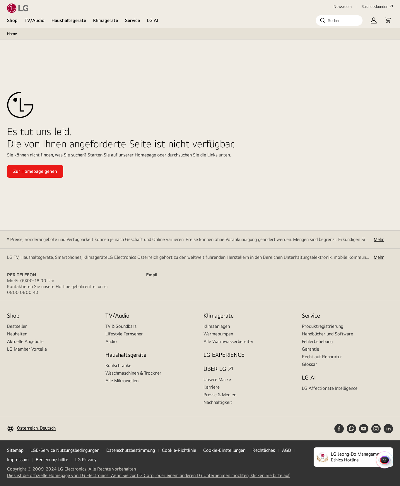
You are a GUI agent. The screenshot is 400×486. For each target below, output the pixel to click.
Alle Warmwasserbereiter (229, 341)
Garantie (310, 349)
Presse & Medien (220, 394)
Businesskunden (374, 6)
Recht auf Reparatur (322, 356)
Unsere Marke (217, 379)
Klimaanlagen (217, 326)
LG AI (152, 20)
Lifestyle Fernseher (124, 334)
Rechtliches (263, 450)
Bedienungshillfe (52, 459)
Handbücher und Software (327, 334)
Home (12, 33)
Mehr (379, 239)
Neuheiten (17, 334)
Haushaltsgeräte (69, 20)
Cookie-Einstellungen (224, 450)
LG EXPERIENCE (224, 354)
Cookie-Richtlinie (179, 450)
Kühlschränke (118, 365)
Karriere (212, 387)
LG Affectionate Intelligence (330, 388)
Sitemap (15, 450)
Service (132, 20)
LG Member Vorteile (27, 349)
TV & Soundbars (120, 326)
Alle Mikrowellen (122, 380)
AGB (286, 450)
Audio (111, 341)
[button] (339, 20)
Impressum (18, 459)
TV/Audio (35, 20)
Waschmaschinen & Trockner (133, 373)
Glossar (309, 364)
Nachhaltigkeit (218, 402)
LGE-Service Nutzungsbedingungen (64, 450)
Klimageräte (105, 20)
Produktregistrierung (322, 326)
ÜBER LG (215, 368)
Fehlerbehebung (317, 341)
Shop (12, 20)
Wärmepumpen (218, 334)
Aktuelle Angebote (25, 341)
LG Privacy (85, 459)
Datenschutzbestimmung (130, 450)
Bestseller (17, 326)
